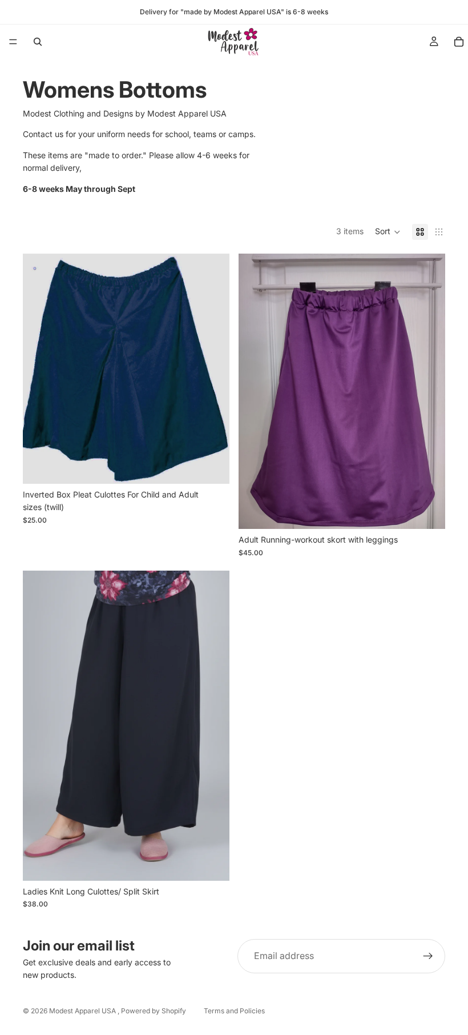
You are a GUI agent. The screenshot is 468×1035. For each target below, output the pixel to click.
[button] (388, 231)
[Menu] (13, 42)
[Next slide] (428, 391)
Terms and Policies (234, 1010)
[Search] (37, 41)
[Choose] (211, 466)
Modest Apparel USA (83, 1010)
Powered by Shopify (153, 1010)
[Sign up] (428, 956)
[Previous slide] (256, 391)
